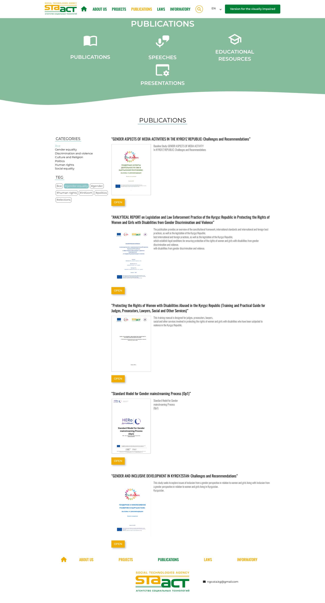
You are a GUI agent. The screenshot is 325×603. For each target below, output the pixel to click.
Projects (119, 9)
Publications (141, 9)
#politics (101, 192)
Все (57, 145)
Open (118, 202)
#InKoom (86, 192)
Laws (161, 9)
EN (214, 8)
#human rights (67, 192)
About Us (100, 9)
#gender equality (76, 186)
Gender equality (66, 149)
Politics (60, 161)
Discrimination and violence (74, 153)
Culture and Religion (69, 157)
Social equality (64, 168)
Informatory (180, 9)
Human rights (64, 164)
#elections (64, 199)
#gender (97, 186)
